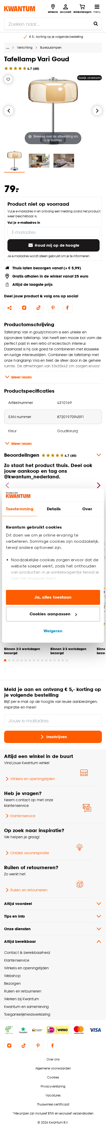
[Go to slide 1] (5, 660)
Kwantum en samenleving (26, 1006)
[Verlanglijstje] (8, 79)
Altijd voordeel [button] (18, 903)
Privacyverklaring (53, 1086)
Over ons (53, 1059)
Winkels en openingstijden (32, 778)
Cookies (53, 1077)
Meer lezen (21, 377)
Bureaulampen (50, 47)
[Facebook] (67, 308)
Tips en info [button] (14, 916)
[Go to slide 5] (22, 660)
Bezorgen (12, 983)
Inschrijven (56, 737)
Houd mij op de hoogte (57, 245)
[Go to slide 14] (59, 660)
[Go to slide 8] (34, 660)
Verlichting (24, 47)
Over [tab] (87, 508)
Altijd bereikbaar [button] (20, 941)
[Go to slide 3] (13, 660)
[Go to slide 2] (9, 660)
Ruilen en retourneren (28, 890)
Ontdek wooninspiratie (29, 853)
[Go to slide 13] (55, 660)
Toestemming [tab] (19, 508)
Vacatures (53, 1095)
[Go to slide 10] (42, 660)
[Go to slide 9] (38, 660)
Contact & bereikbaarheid (27, 952)
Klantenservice (23, 816)
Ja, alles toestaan (53, 597)
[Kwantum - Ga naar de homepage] (19, 8)
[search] (53, 24)
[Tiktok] (38, 308)
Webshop (12, 975)
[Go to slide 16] (67, 660)
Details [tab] (54, 508)
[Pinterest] (53, 308)
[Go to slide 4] (17, 660)
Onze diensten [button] (17, 929)
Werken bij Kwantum (21, 999)
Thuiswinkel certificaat (53, 1104)
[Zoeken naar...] (96, 24)
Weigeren (53, 630)
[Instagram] (24, 308)
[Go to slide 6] (26, 660)
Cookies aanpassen (50, 614)
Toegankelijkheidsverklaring (27, 1014)
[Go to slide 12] (50, 660)
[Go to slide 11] (46, 660)
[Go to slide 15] (63, 660)
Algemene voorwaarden (53, 1068)
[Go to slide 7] (30, 660)
